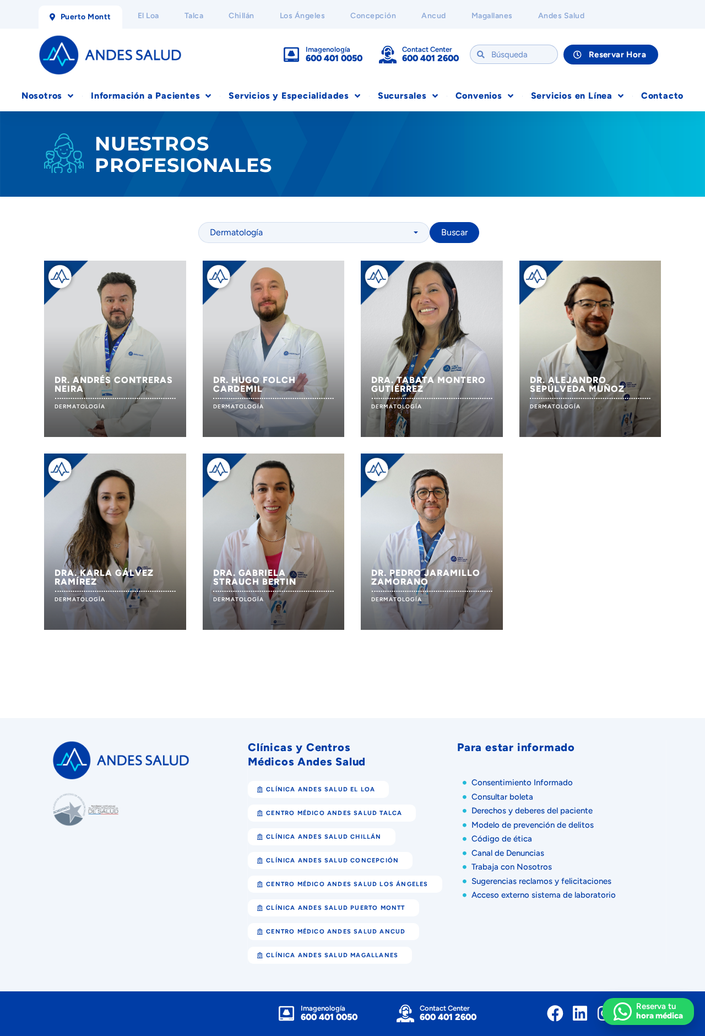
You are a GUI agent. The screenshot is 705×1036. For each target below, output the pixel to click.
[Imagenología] (291, 54)
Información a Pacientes (145, 95)
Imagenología (328, 49)
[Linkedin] (580, 1013)
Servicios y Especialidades (289, 95)
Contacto (662, 95)
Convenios (478, 95)
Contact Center (427, 49)
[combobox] (314, 232)
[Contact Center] (388, 54)
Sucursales (402, 95)
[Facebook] (555, 1013)
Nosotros (41, 95)
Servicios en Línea (571, 95)
